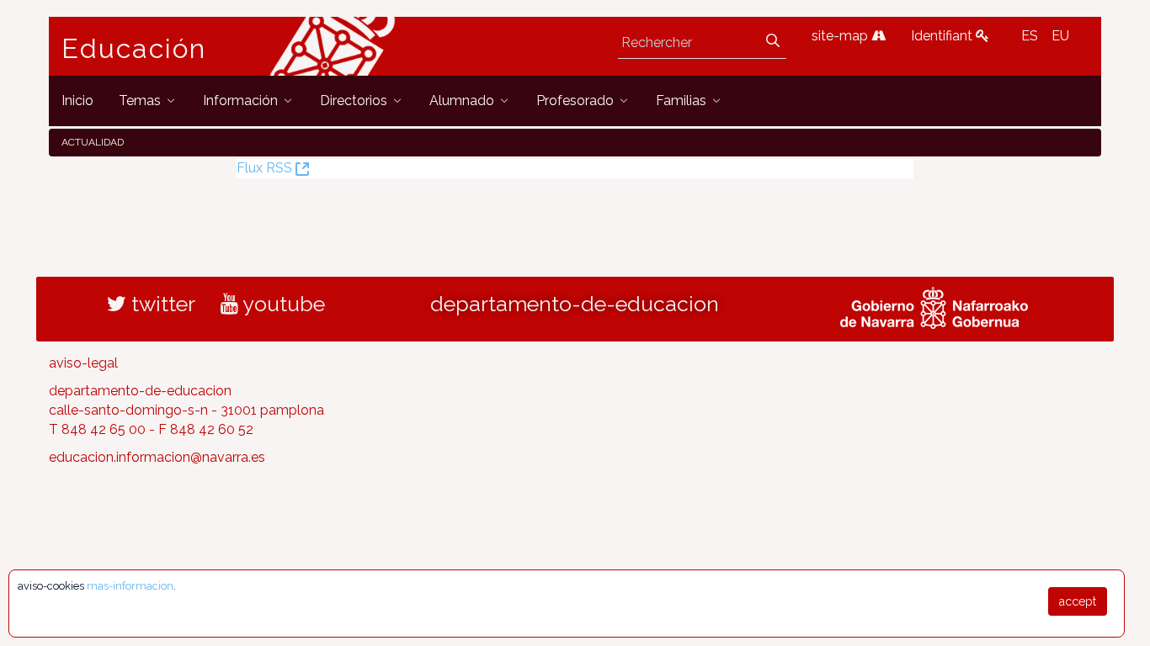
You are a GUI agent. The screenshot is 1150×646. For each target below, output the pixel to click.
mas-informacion (130, 586)
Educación (133, 48)
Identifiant (943, 36)
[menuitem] (77, 100)
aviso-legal (83, 363)
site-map (841, 36)
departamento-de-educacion (574, 303)
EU (1060, 36)
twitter (160, 303)
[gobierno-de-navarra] (934, 306)
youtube (281, 303)
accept (1077, 601)
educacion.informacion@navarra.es (157, 457)
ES (1029, 36)
